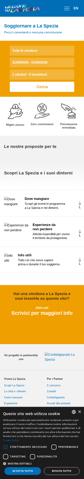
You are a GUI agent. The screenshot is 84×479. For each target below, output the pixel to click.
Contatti (51, 391)
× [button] (79, 411)
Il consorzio (54, 385)
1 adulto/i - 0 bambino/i (29, 74)
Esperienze (10, 403)
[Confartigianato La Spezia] (60, 357)
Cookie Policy (11, 440)
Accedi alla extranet (58, 403)
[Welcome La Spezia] (22, 8)
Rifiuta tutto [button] (61, 471)
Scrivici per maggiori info (42, 313)
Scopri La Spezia (14, 385)
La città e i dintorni (15, 391)
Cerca (42, 87)
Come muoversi (13, 397)
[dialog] (42, 443)
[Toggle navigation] (67, 8)
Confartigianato (56, 397)
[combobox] (74, 412)
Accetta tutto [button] (22, 471)
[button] (42, 463)
